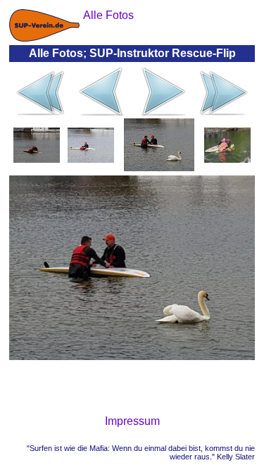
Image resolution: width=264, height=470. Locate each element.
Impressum (132, 421)
